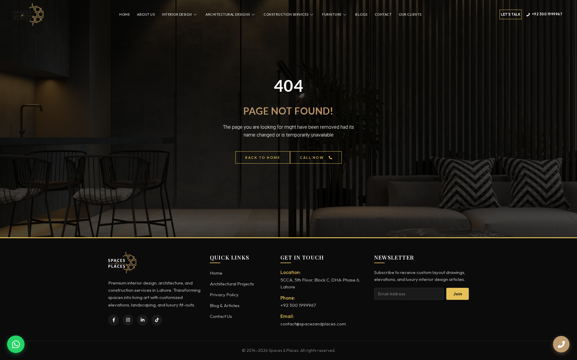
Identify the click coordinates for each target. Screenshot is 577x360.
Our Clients (410, 14)
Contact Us (221, 316)
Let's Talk (510, 14)
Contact (383, 14)
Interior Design (177, 14)
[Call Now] (561, 344)
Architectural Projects (232, 284)
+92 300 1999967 (547, 14)
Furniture (332, 14)
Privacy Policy (224, 294)
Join (457, 294)
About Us (146, 14)
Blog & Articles (225, 305)
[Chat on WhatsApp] (15, 344)
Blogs (361, 14)
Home (124, 14)
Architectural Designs (228, 14)
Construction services (286, 14)
